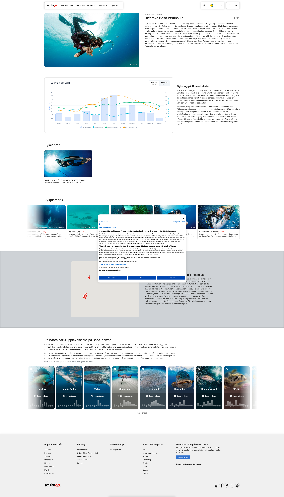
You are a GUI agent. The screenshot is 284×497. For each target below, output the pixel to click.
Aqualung (147, 460)
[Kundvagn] (236, 5)
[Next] (238, 169)
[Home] (52, 5)
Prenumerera (183, 457)
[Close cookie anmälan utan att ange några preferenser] (184, 218)
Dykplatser (52, 200)
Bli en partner (115, 449)
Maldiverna (49, 473)
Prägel (80, 463)
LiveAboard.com (150, 453)
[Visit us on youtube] (237, 485)
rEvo (145, 466)
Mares (145, 456)
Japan (152, 14)
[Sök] (204, 5)
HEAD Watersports (153, 444)
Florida (47, 463)
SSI (144, 449)
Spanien (47, 456)
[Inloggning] (229, 5)
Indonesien (48, 460)
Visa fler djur (142, 413)
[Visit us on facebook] (221, 485)
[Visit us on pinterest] (227, 485)
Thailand (47, 449)
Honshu (159, 14)
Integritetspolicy (84, 456)
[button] (85, 297)
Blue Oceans (82, 449)
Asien (147, 14)
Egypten (47, 453)
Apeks (145, 463)
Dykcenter (52, 145)
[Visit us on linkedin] (232, 485)
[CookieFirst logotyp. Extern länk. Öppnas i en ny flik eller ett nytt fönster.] (100, 224)
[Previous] (47, 169)
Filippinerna (49, 466)
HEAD (145, 473)
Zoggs (145, 470)
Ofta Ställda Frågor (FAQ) (88, 453)
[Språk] (212, 5)
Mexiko (47, 470)
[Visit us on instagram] (216, 485)
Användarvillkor (83, 460)
